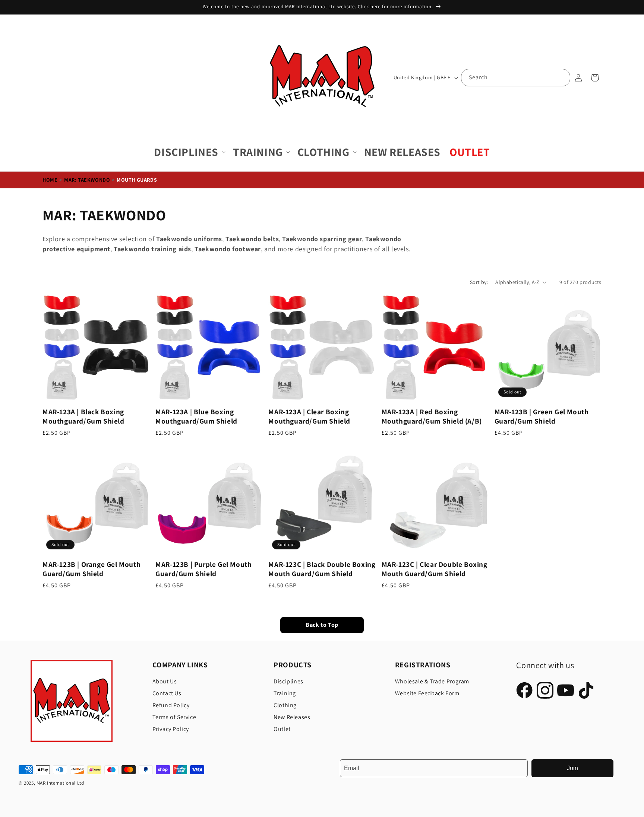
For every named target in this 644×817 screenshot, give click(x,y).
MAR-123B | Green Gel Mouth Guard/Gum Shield (542, 416)
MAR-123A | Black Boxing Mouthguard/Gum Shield (83, 416)
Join (572, 768)
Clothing (285, 705)
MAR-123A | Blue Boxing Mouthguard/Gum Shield (196, 416)
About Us (164, 681)
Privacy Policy (170, 729)
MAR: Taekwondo (87, 179)
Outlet (282, 729)
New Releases (292, 717)
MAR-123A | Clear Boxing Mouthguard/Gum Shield (309, 416)
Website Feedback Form (427, 693)
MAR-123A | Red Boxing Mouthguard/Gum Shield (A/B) (432, 416)
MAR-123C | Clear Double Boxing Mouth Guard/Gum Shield (434, 569)
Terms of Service (174, 717)
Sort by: (479, 282)
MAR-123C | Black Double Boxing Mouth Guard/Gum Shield (321, 569)
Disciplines (288, 681)
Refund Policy (171, 705)
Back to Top (322, 625)
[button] (188, 152)
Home (49, 179)
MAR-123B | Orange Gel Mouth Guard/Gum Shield (91, 569)
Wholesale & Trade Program (432, 681)
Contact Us (166, 693)
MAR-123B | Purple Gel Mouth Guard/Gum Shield (203, 569)
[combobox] (515, 77)
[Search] (561, 77)
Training (285, 693)
